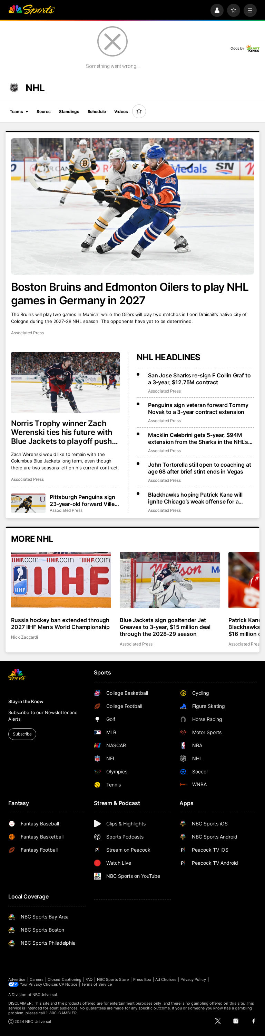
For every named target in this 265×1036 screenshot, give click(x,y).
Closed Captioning (64, 979)
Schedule (97, 111)
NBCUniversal (44, 994)
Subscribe (22, 734)
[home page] (31, 10)
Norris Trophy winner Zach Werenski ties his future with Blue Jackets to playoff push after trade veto (61, 432)
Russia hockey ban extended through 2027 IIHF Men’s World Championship (60, 623)
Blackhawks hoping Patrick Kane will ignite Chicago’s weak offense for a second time (195, 498)
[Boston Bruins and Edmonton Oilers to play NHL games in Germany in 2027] (132, 206)
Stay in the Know (25, 701)
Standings (69, 111)
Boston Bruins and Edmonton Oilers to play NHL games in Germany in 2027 (129, 293)
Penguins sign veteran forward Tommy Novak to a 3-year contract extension (198, 408)
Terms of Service (96, 984)
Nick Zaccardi (24, 637)
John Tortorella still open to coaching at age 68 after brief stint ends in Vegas (199, 468)
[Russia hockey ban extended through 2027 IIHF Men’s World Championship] (61, 580)
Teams (16, 111)
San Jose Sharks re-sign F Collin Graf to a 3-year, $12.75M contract (199, 379)
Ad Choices (165, 979)
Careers (36, 979)
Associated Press (27, 332)
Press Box (142, 979)
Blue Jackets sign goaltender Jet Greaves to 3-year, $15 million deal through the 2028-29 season (165, 627)
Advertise (17, 979)
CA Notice (68, 984)
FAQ (89, 979)
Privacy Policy (193, 979)
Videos (121, 111)
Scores (43, 111)
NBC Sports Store (113, 979)
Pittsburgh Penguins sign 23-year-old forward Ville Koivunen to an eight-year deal (83, 500)
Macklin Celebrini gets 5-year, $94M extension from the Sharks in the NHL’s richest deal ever (198, 438)
